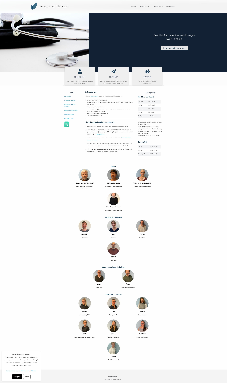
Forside (133, 6)
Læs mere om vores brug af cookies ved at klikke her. (21, 371)
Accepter (17, 377)
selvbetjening (94, 96)
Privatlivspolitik (112, 376)
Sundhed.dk (67, 96)
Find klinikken (170, 6)
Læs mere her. (101, 134)
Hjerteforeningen (69, 114)
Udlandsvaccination (69, 100)
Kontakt (147, 77)
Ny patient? (79, 77)
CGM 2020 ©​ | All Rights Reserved (112, 379)
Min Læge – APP (68, 118)
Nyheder (113, 77)
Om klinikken (157, 6)
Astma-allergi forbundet (71, 110)
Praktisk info (143, 6)
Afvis (27, 377)
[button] (174, 48)
